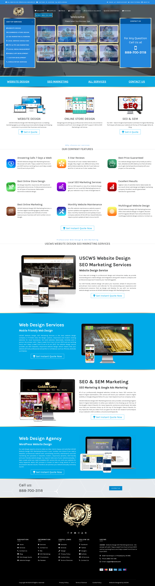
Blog (21, 554)
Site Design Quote (26, 557)
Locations (50, 2)
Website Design (24, 560)
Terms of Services (66, 560)
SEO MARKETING (57, 81)
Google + (84, 551)
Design (63, 551)
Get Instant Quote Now (78, 228)
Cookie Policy (65, 557)
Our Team (41, 2)
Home (21, 544)
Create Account (121, 2)
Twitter (83, 548)
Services (22, 548)
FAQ (40, 551)
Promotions (44, 557)
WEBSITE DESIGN (18, 81)
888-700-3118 (14, 2)
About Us (146, 2)
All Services (85, 557)
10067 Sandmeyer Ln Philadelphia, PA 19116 (116, 556)
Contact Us (115, 488)
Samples (63, 544)
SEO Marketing (45, 554)
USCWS (102, 545)
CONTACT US (137, 81)
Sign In (111, 2)
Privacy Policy (65, 554)
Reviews (43, 560)
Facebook (84, 544)
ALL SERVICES (97, 81)
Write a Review (62, 2)
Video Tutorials (135, 2)
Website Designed (115, 582)
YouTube (83, 554)
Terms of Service (81, 582)
